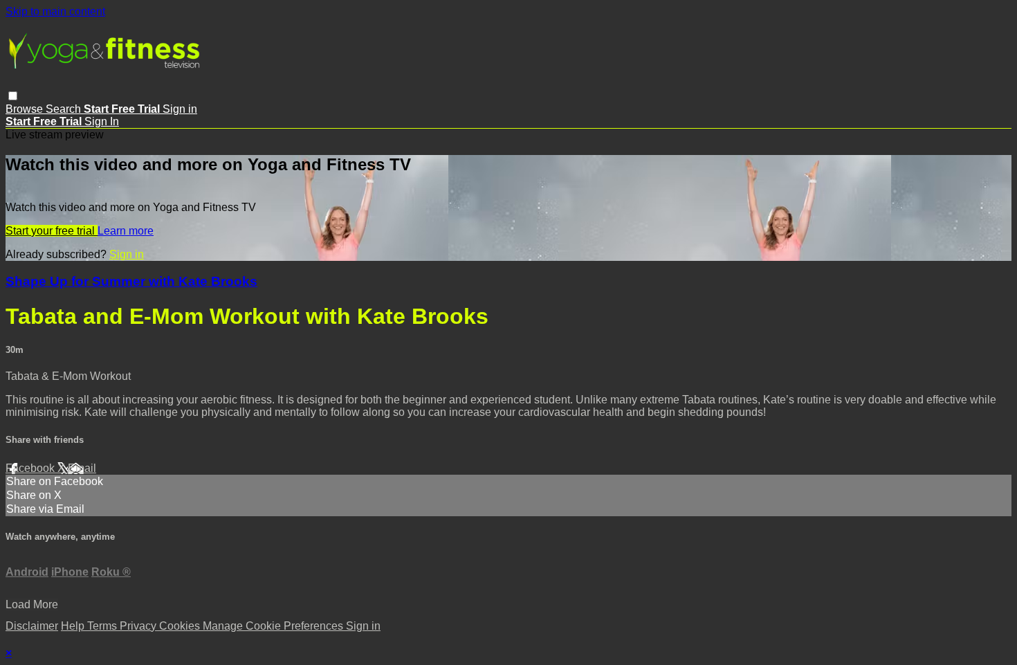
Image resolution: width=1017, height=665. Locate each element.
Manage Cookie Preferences (274, 626)
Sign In (101, 121)
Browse (26, 109)
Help (74, 626)
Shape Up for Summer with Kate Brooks (131, 281)
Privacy (139, 626)
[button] (12, 95)
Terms (103, 626)
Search (65, 109)
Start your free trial (52, 231)
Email (82, 468)
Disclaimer (32, 626)
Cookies (181, 626)
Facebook (31, 468)
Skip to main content (55, 11)
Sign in (180, 109)
